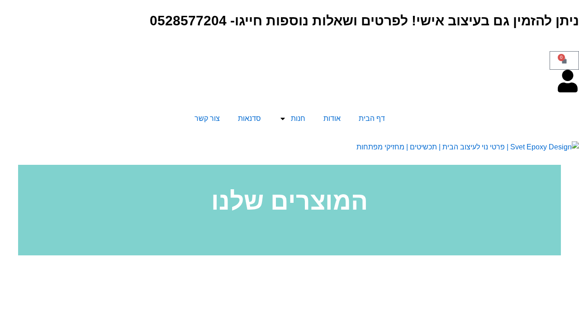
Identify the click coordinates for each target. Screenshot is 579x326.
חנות (298, 118)
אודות (332, 118)
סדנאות (249, 118)
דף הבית (372, 118)
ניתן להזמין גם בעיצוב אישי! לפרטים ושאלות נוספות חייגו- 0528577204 (364, 20)
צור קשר (207, 118)
